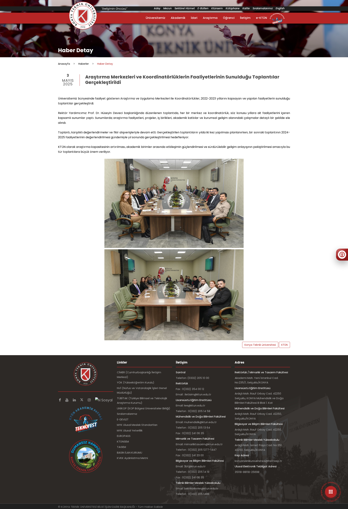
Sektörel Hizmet (185, 8)
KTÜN (284, 345)
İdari (194, 18)
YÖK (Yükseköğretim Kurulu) (135, 382)
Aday (157, 8)
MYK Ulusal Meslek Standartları (137, 425)
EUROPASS (123, 436)
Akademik (178, 18)
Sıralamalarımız (263, 8)
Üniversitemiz (155, 18)
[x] (82, 400)
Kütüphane (233, 8)
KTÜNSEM (123, 441)
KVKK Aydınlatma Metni (132, 458)
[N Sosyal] (104, 400)
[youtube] (67, 400)
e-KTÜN (261, 18)
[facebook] (60, 400)
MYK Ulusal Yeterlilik (129, 430)
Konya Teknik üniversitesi (260, 345)
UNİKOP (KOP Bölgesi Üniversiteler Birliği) (143, 408)
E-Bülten (203, 8)
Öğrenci (229, 18)
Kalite (246, 8)
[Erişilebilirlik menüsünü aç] (342, 255)
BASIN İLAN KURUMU (129, 452)
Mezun (167, 8)
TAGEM (121, 447)
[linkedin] (75, 400)
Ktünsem (217, 8)
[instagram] (90, 400)
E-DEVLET (123, 419)
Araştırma (210, 18)
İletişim (245, 18)
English (280, 8)
